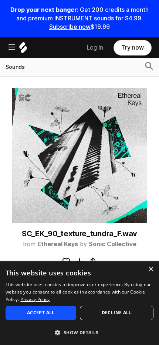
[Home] (23, 49)
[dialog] (79, 303)
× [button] (150, 269)
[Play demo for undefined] (79, 155)
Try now (132, 47)
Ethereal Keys (57, 244)
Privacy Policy (35, 299)
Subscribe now (70, 26)
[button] (79, 332)
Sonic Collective (112, 244)
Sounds (15, 67)
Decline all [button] (117, 312)
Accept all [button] (41, 312)
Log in (95, 47)
